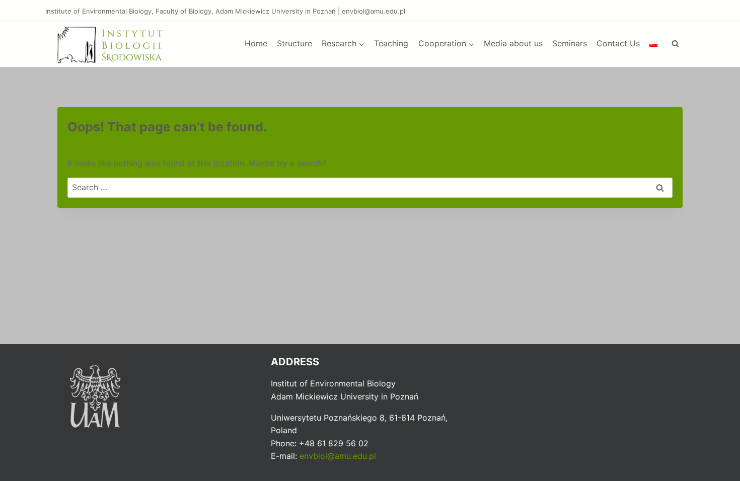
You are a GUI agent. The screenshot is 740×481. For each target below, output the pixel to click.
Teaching (391, 43)
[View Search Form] (675, 43)
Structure (294, 43)
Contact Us (618, 43)
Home (256, 43)
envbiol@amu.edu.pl (338, 456)
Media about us (513, 43)
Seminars (569, 43)
